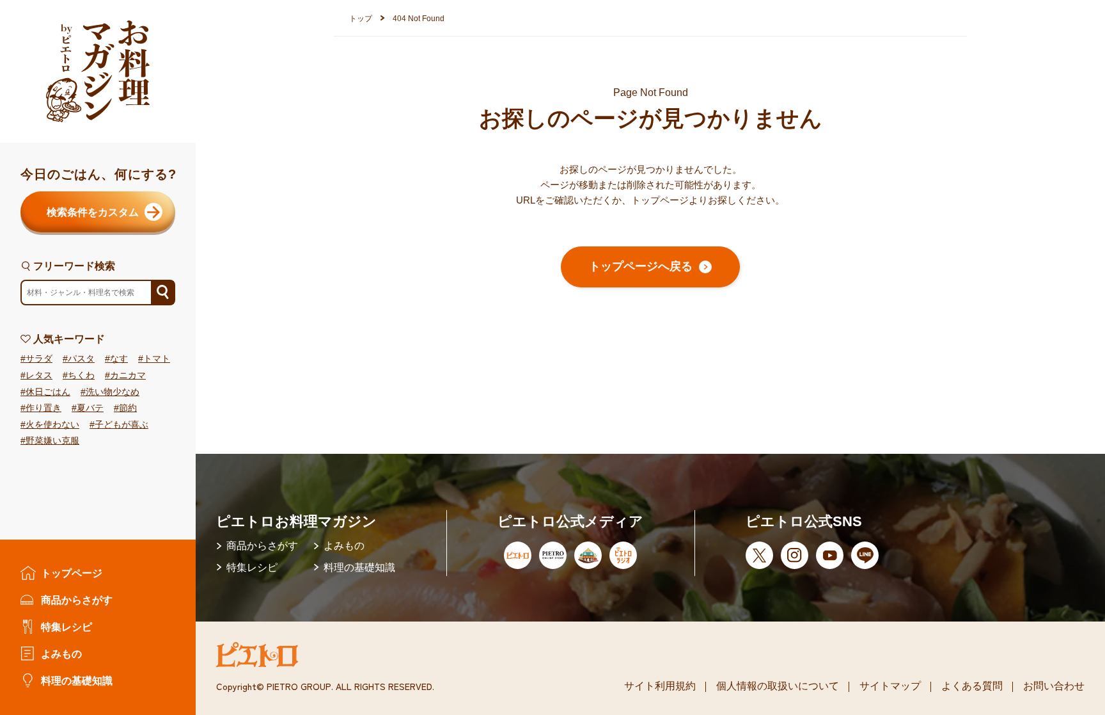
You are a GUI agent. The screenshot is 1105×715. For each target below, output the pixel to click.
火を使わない (52, 425)
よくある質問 (972, 685)
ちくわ (81, 375)
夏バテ (90, 408)
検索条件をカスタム (93, 212)
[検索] (162, 292)
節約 (128, 408)
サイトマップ (890, 685)
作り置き (43, 408)
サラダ (39, 359)
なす (119, 359)
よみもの (61, 653)
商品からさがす (77, 600)
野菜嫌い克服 (52, 441)
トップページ (71, 573)
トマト (156, 359)
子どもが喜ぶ (121, 425)
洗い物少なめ (112, 392)
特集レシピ (66, 626)
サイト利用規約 (660, 685)
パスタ (81, 359)
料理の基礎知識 (77, 680)
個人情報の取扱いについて (777, 685)
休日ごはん (48, 392)
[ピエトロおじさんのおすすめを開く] (98, 71)
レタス (39, 375)
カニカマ (128, 375)
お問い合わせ (1054, 685)
